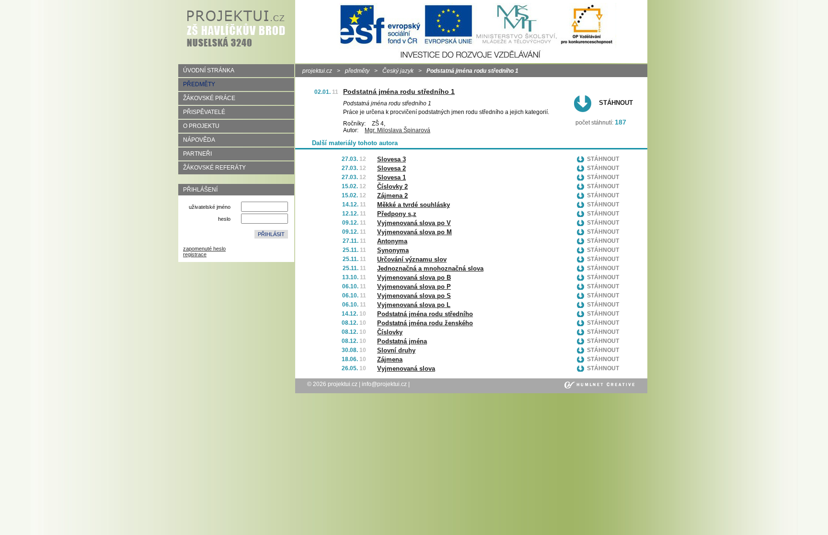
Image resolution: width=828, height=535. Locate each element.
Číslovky (389, 332)
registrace (195, 254)
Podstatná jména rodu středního (425, 314)
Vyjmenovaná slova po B (414, 277)
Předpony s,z (396, 213)
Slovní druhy (396, 350)
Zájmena (389, 359)
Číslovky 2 (392, 186)
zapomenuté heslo (204, 248)
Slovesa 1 (391, 177)
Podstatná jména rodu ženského (425, 323)
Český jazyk (398, 71)
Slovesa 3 (391, 159)
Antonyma (392, 241)
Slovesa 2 (391, 168)
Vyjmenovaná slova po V (414, 223)
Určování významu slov (412, 259)
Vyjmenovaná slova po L (413, 304)
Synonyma (393, 250)
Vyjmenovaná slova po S (414, 295)
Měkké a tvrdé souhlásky (413, 204)
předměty (357, 71)
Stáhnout (616, 102)
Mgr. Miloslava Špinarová (397, 130)
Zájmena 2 (392, 195)
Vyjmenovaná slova (406, 368)
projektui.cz (317, 71)
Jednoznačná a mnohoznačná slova (430, 268)
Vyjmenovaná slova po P (414, 286)
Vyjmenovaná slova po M (414, 232)
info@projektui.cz (384, 384)
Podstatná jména (402, 341)
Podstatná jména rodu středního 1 (399, 91)
